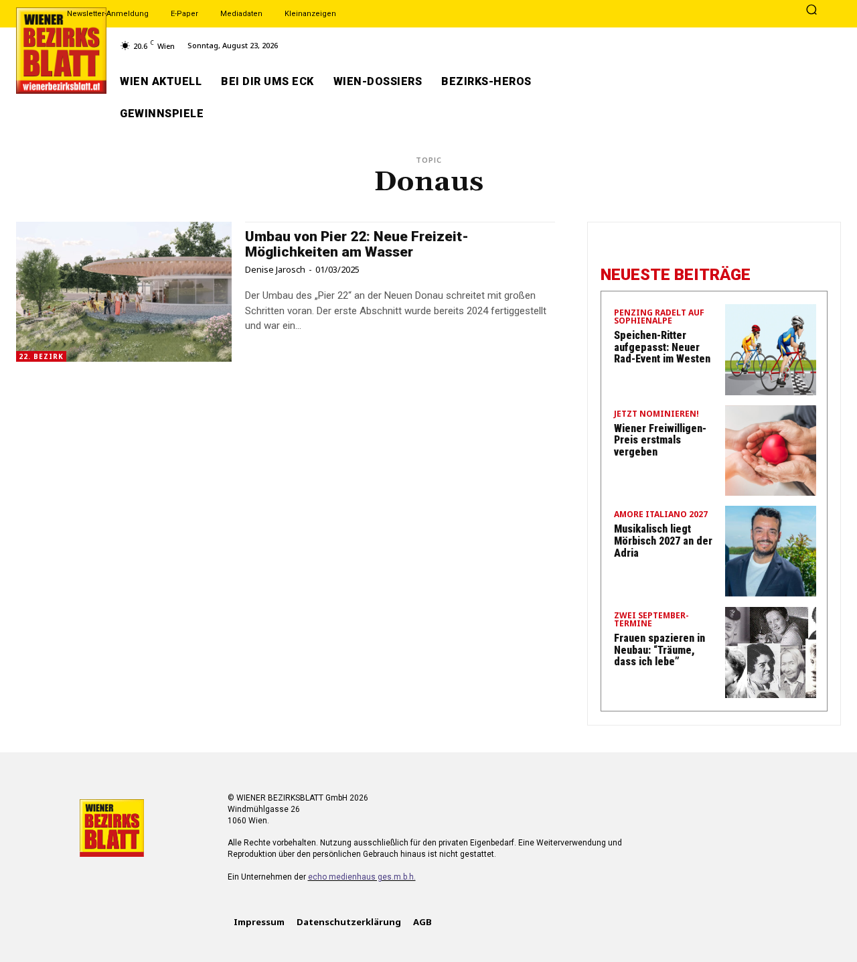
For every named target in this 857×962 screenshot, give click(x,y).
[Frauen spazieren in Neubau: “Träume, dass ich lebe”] (770, 652)
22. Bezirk (41, 356)
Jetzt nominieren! (656, 414)
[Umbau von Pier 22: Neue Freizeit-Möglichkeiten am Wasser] (124, 292)
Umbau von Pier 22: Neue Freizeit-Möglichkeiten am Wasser (357, 244)
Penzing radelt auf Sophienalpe (659, 317)
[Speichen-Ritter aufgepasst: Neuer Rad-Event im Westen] (770, 349)
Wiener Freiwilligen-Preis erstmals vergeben (660, 440)
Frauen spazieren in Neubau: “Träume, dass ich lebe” (659, 650)
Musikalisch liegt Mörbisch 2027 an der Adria (663, 541)
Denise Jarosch (275, 269)
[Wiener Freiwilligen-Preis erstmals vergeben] (770, 450)
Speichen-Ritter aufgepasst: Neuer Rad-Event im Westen (662, 347)
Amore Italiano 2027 (661, 515)
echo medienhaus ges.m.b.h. (362, 877)
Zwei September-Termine (651, 620)
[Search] (811, 10)
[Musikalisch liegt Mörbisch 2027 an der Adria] (770, 551)
